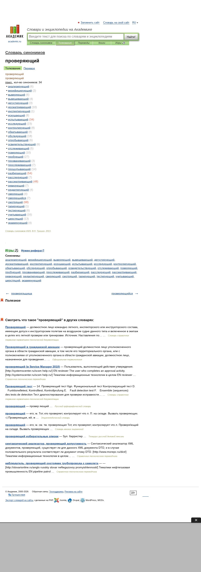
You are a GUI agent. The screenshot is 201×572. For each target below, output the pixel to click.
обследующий (35, 268)
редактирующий (33, 276)
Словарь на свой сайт (116, 22)
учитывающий (125, 276)
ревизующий (13, 276)
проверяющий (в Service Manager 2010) (32, 366)
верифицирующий (40, 259)
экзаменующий (31, 280)
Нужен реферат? (32, 250)
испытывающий (82, 263)
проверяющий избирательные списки (31, 436)
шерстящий (12, 280)
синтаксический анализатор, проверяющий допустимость (46, 443)
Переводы (84, 43)
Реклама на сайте (73, 491)
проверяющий (15, 406)
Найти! (131, 36)
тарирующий (87, 276)
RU (134, 22)
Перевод (29, 68)
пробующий (13, 272)
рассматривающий (124, 272)
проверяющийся (122, 293)
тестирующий (105, 276)
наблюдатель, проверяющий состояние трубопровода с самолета (51, 463)
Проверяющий (15, 327)
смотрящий (69, 276)
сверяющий (53, 276)
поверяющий (128, 268)
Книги (102, 43)
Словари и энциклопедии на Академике (59, 29)
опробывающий (56, 268)
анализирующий (15, 259)
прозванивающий (33, 272)
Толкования (64, 43)
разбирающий (80, 272)
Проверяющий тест (18, 386)
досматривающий (16, 263)
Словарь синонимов (41, 43)
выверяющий (61, 259)
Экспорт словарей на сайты (19, 500)
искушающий (62, 263)
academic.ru (14, 41)
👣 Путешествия (16, 494)
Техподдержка (56, 491)
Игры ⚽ (120, 43)
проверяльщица (21, 293)
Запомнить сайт (90, 22)
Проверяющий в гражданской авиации (32, 346)
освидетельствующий (82, 268)
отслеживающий (108, 268)
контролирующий (124, 263)
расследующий (101, 272)
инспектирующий (41, 263)
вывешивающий (82, 259)
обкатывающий (15, 268)
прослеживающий (57, 272)
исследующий (103, 263)
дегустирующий (104, 259)
